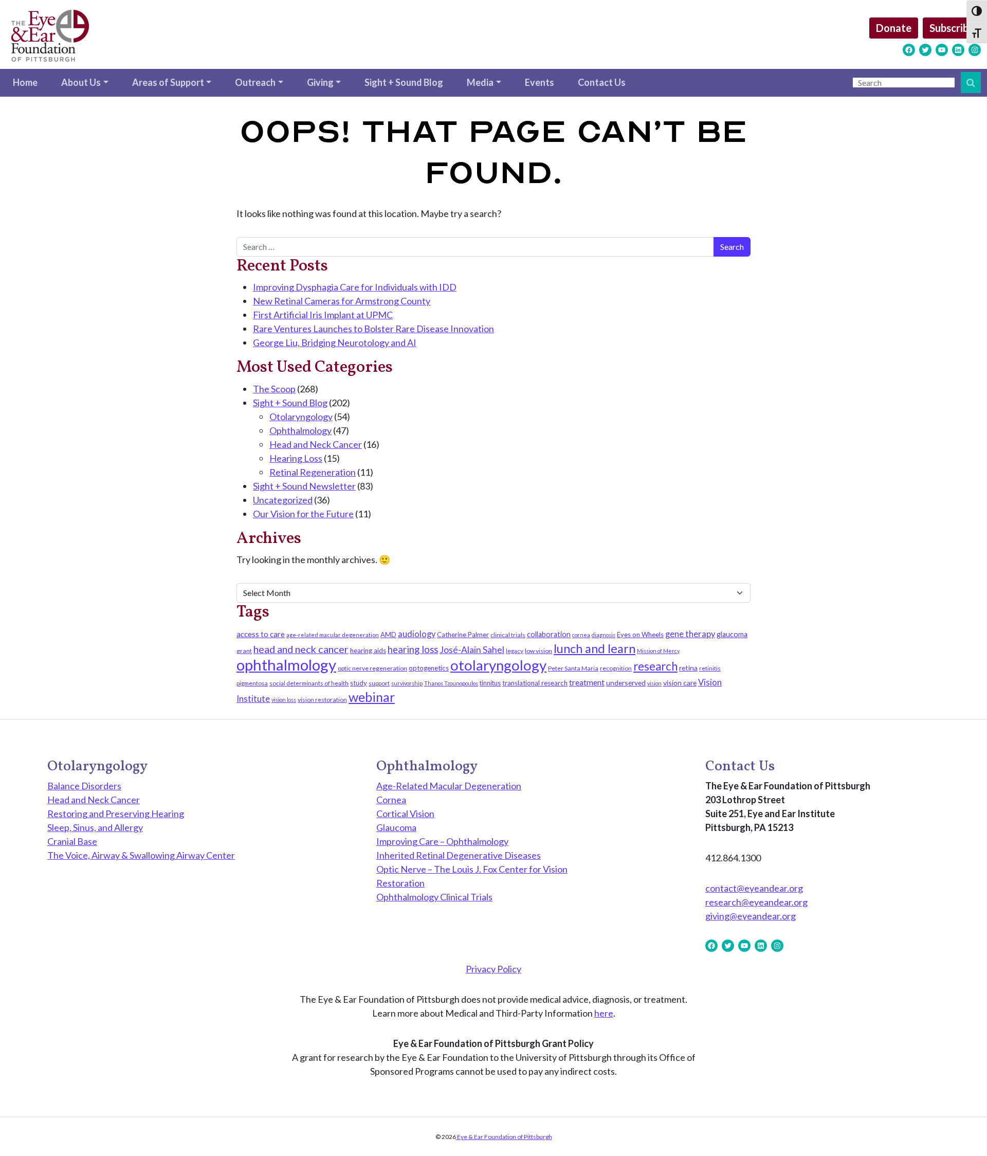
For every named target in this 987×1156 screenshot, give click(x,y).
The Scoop (274, 388)
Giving (320, 82)
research (655, 666)
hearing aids (368, 650)
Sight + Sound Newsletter (304, 486)
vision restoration (322, 699)
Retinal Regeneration (312, 472)
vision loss (283, 699)
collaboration (549, 634)
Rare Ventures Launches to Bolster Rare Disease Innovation (373, 328)
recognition (616, 668)
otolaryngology (498, 665)
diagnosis (603, 634)
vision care (680, 682)
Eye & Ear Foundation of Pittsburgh (504, 1137)
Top (963, 1132)
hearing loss (413, 649)
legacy (514, 651)
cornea (581, 634)
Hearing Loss (295, 458)
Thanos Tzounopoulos (451, 683)
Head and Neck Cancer (315, 444)
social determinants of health (309, 683)
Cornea (391, 799)
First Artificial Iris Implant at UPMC (323, 314)
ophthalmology (286, 665)
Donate (893, 28)
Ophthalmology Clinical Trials (434, 896)
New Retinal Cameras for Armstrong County (341, 300)
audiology (416, 634)
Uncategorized (283, 499)
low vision (538, 651)
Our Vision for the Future (303, 513)
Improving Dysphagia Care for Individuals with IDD (354, 287)
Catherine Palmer (463, 634)
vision (654, 683)
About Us (81, 82)
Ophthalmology (300, 430)
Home (25, 82)
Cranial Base (72, 841)
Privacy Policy (493, 968)
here (603, 1013)
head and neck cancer (301, 649)
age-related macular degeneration (332, 634)
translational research (535, 683)
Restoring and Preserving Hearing (115, 813)
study (358, 683)
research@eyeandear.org (756, 902)
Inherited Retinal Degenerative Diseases (458, 855)
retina (688, 667)
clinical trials (507, 635)
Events (539, 82)
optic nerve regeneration (372, 668)
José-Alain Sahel (472, 649)
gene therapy (690, 634)
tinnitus (490, 683)
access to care (260, 634)
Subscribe (951, 28)
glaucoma (732, 634)
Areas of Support (168, 82)
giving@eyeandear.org (750, 916)
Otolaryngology (301, 416)
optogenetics (429, 668)
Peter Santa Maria (573, 668)
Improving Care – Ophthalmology (442, 841)
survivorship (407, 683)
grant (244, 651)
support (379, 683)
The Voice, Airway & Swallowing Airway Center (141, 855)
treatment (587, 682)
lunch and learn (594, 648)
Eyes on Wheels (640, 634)
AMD (388, 634)
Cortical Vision (405, 813)
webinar (372, 697)
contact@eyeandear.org (754, 888)
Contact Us (602, 82)
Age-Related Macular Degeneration (448, 785)
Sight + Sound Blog (403, 82)
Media (480, 82)
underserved (626, 682)
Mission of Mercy (658, 650)
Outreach (255, 82)
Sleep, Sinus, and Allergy (95, 827)
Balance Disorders (84, 785)
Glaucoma (396, 827)
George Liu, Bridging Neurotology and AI (334, 342)
